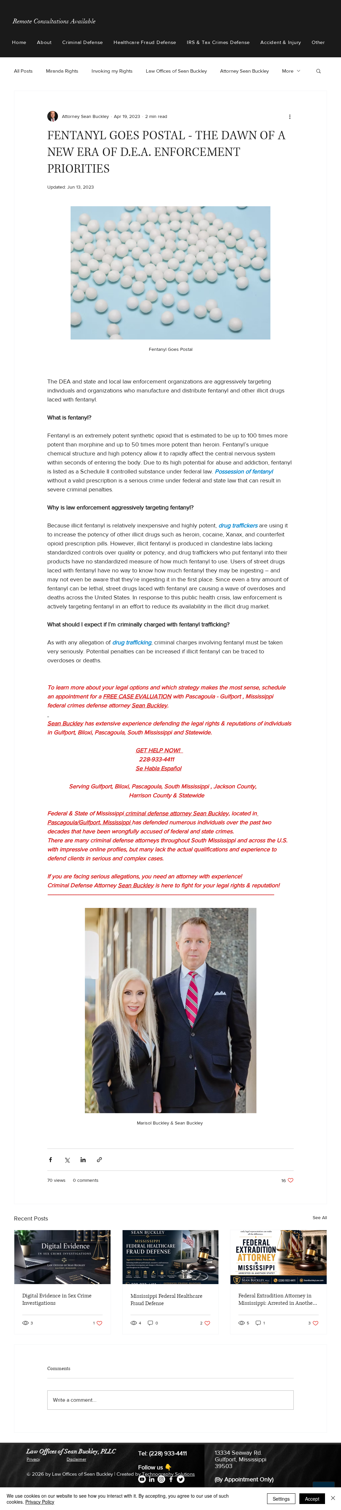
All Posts (23, 71)
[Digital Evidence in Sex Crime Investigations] (62, 1257)
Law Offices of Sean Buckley (176, 71)
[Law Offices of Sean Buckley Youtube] (142, 1479)
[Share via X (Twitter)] (67, 1159)
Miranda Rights (62, 71)
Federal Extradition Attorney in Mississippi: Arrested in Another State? (276, 1299)
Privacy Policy (39, 1501)
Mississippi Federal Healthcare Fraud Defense (166, 1299)
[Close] (333, 1499)
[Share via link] (99, 1159)
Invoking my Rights (112, 71)
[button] (44, 42)
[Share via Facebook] (50, 1159)
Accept (312, 1498)
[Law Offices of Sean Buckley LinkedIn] (152, 1479)
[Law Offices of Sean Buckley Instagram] (161, 1479)
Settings (281, 1498)
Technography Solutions (168, 1474)
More (287, 71)
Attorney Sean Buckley (244, 71)
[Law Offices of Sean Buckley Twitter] (180, 1479)
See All (320, 1217)
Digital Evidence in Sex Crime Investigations (57, 1299)
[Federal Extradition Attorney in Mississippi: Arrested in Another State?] (278, 1257)
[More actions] (290, 116)
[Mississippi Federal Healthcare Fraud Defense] (171, 1257)
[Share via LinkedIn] (83, 1159)
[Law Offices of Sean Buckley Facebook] (171, 1479)
